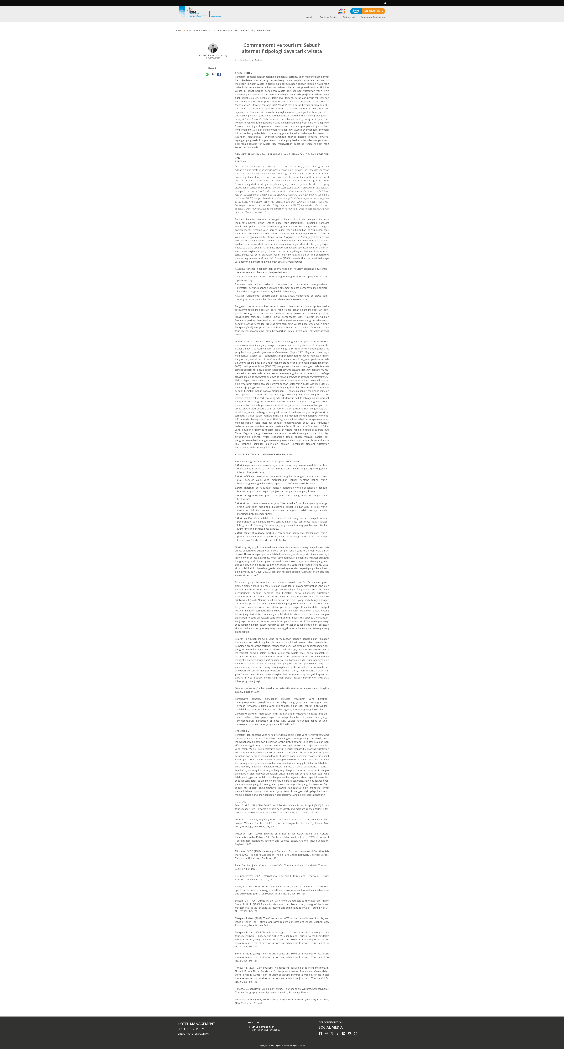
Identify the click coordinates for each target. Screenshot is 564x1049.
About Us (310, 17)
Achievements (349, 17)
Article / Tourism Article (197, 30)
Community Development (373, 17)
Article (238, 60)
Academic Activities (329, 17)
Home (178, 30)
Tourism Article (253, 60)
